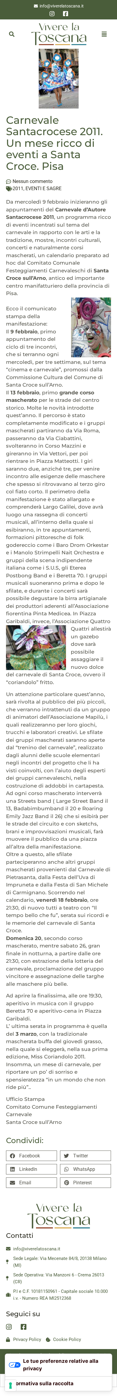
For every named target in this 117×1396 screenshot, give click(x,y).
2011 (18, 188)
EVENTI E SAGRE (44, 188)
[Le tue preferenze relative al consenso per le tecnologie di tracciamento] (10, 1385)
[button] (11, 34)
